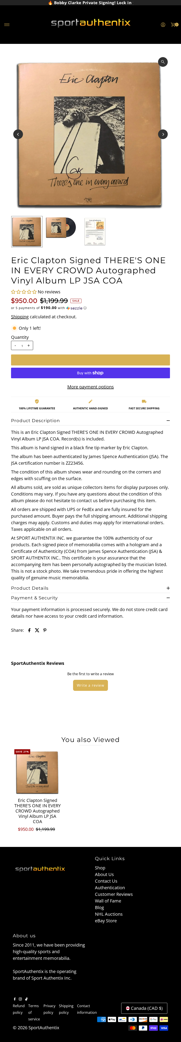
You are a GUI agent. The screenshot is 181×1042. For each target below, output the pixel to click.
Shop (100, 868)
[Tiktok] (26, 999)
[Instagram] (20, 999)
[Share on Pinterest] (44, 629)
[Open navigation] (7, 24)
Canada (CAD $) (147, 1008)
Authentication (110, 888)
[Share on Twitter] (37, 629)
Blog (99, 907)
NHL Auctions (109, 914)
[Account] (163, 24)
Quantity (20, 337)
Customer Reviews (114, 894)
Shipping (20, 317)
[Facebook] (15, 999)
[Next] (163, 134)
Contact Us (106, 881)
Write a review (90, 685)
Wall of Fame (108, 901)
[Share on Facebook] (29, 629)
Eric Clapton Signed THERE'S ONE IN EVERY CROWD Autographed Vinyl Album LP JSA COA (37, 810)
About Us (104, 874)
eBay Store (106, 921)
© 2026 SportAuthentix (36, 1028)
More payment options (90, 387)
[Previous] (18, 134)
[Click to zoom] (163, 62)
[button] (24, 292)
